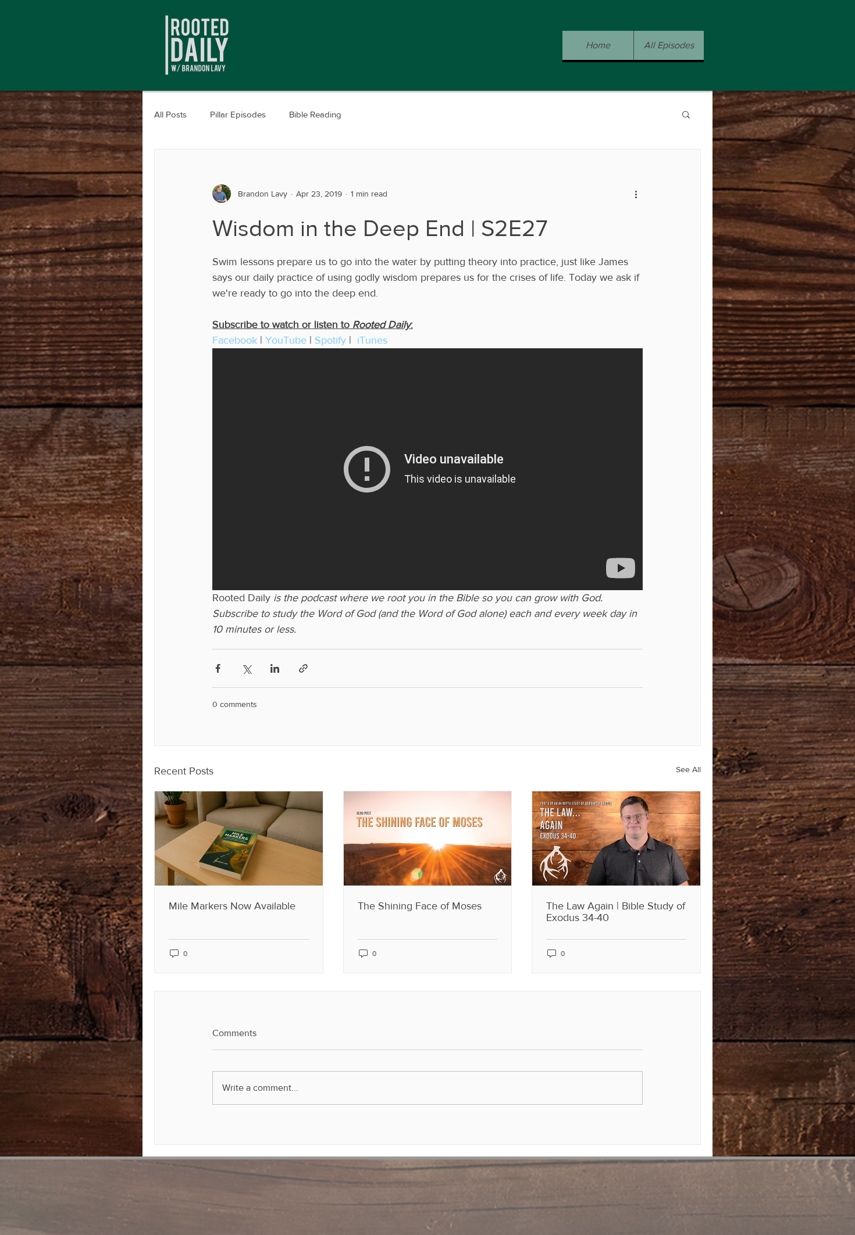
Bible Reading (315, 114)
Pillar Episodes (238, 114)
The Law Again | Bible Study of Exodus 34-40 (615, 911)
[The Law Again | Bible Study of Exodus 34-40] (616, 838)
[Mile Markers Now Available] (239, 838)
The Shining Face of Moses (420, 906)
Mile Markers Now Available (232, 906)
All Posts (170, 114)
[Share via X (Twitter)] (246, 668)
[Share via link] (303, 668)
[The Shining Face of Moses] (428, 838)
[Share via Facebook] (217, 668)
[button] (686, 114)
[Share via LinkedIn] (274, 668)
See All (688, 769)
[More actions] (636, 194)
